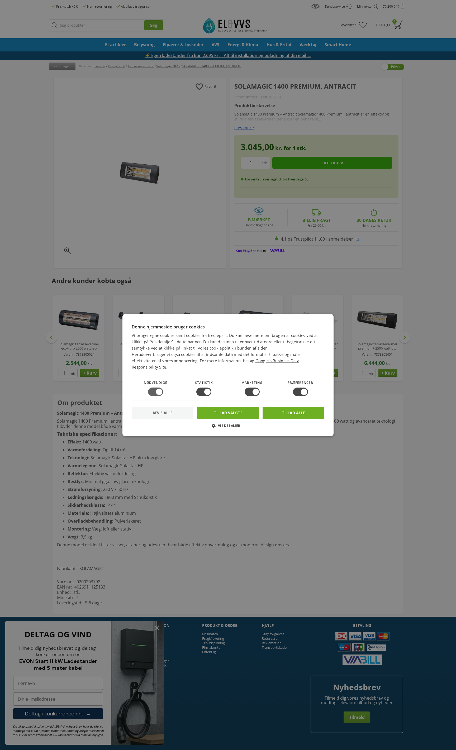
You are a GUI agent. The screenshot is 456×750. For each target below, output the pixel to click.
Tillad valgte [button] (228, 412)
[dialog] (228, 375)
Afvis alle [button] (163, 412)
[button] (228, 427)
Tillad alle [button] (293, 412)
